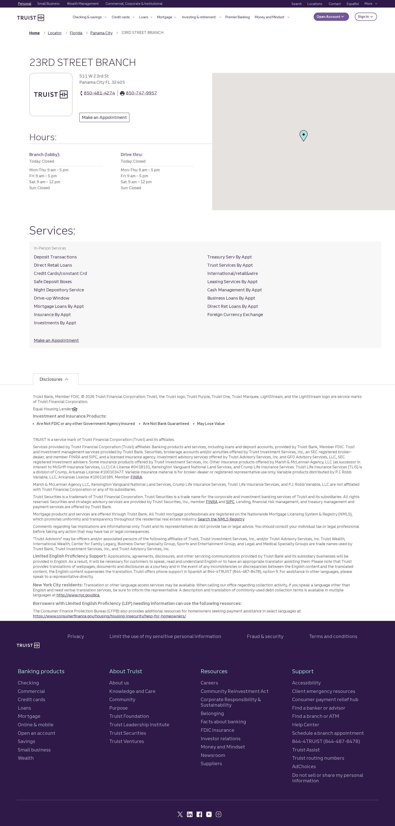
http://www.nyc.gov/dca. (78, 595)
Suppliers (211, 763)
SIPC (230, 501)
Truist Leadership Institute (139, 724)
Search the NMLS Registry (221, 519)
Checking (28, 683)
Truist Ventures (126, 741)
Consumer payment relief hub (325, 699)
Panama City (101, 33)
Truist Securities (127, 733)
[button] (89, 18)
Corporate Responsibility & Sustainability (231, 702)
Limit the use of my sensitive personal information (165, 636)
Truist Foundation (129, 716)
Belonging (212, 713)
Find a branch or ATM (315, 716)
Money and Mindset (223, 747)
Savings (26, 741)
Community (122, 699)
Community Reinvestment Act (235, 691)
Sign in (367, 16)
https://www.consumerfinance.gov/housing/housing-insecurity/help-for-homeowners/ (109, 616)
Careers (209, 683)
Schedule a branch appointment (328, 733)
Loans (24, 708)
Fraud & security (265, 636)
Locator (55, 33)
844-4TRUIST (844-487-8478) (326, 741)
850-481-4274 (99, 93)
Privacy (75, 636)
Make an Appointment (103, 118)
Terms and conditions (333, 636)
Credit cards (31, 699)
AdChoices (304, 766)
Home (34, 33)
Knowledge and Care (132, 691)
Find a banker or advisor (318, 708)
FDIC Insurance (217, 730)
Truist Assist (306, 750)
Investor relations (220, 738)
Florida (76, 33)
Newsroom (213, 755)
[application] (303, 141)
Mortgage (29, 716)
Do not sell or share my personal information (327, 777)
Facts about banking (223, 721)
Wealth (26, 758)
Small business (34, 750)
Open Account (329, 17)
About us (119, 683)
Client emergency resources (323, 691)
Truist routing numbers (318, 758)
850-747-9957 (141, 93)
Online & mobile (35, 724)
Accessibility (306, 683)
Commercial (31, 691)
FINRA (136, 477)
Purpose (118, 708)
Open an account (36, 733)
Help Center (305, 724)
